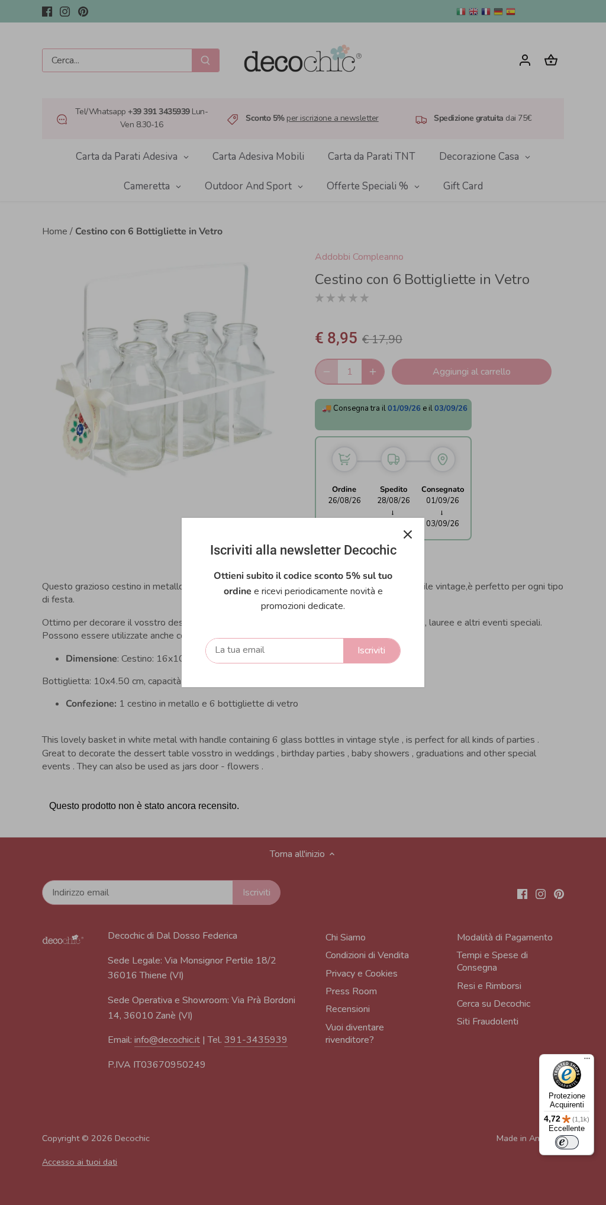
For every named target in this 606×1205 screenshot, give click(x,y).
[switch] (567, 1142)
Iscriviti (371, 650)
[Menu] (587, 1061)
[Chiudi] (408, 534)
